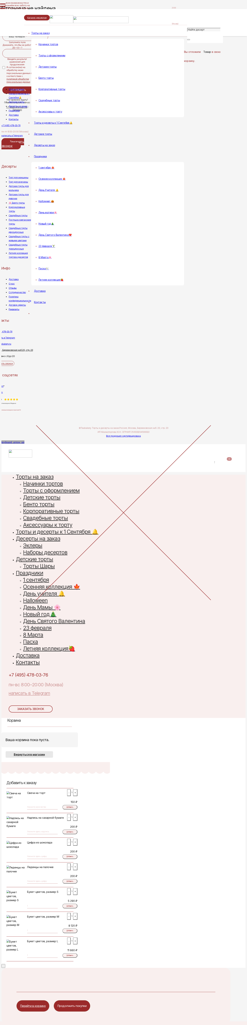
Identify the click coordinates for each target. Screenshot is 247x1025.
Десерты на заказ (18, 106)
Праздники (14, 110)
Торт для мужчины (18, 181)
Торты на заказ (16, 89)
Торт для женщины (18, 177)
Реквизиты (14, 309)
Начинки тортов (43, 484)
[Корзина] (186, 45)
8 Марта (33, 635)
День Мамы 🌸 (42, 608)
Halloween (35, 601)
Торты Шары (39, 566)
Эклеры (32, 546)
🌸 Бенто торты (17, 202)
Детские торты (16, 102)
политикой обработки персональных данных (18, 80)
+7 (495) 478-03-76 (10, 125)
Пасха (30, 642)
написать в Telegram (12, 135)
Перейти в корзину (33, 1006)
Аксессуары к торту (47, 525)
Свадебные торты (18, 215)
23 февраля (37, 628)
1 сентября (36, 580)
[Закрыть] (188, 39)
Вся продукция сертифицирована (123, 436)
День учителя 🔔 (44, 594)
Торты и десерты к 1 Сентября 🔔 (57, 532)
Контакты (13, 119)
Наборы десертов (45, 553)
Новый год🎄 (39, 614)
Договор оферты (17, 305)
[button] (12, 442)
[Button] (2, 38)
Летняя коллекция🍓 (49, 649)
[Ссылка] (89, 22)
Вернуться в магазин (29, 754)
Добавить (70, 807)
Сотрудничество (17, 292)
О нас (12, 283)
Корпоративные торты (51, 511)
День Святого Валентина (54, 621)
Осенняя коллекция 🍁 (51, 587)
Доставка (14, 115)
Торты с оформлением (51, 491)
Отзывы (13, 288)
